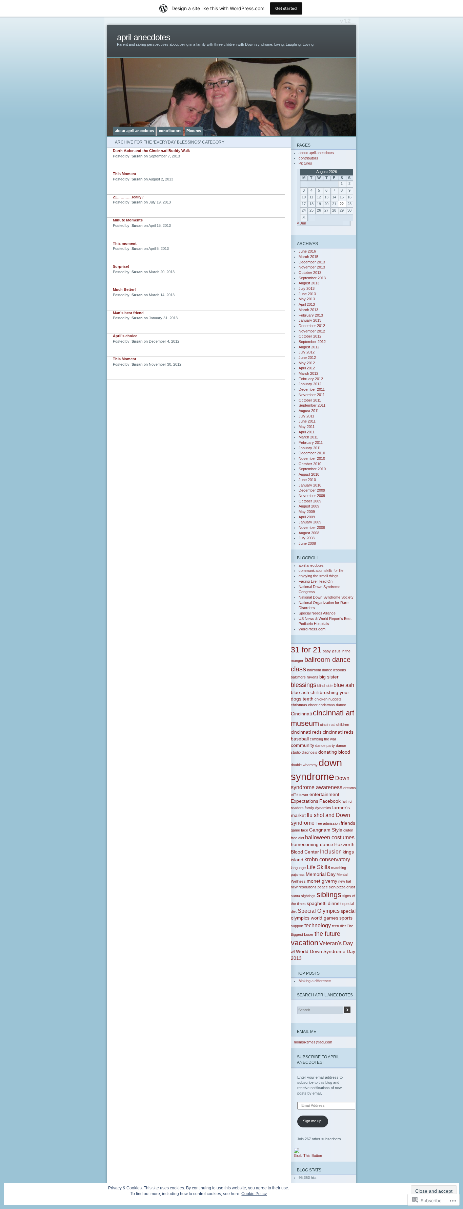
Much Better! (124, 289)
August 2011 (309, 411)
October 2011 (310, 400)
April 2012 (307, 368)
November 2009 (312, 496)
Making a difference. (315, 981)
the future (327, 933)
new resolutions (304, 887)
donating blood (334, 752)
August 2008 (309, 533)
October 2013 (310, 273)
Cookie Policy (254, 1193)
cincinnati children (334, 724)
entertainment (324, 794)
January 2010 (310, 485)
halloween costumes (330, 837)
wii (293, 952)
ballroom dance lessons (326, 670)
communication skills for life (321, 570)
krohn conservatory (327, 859)
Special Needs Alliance (317, 613)
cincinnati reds (306, 732)
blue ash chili (305, 692)
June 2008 (307, 543)
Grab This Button (308, 1155)
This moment (125, 243)
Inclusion (331, 851)
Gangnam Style (325, 830)
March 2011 (308, 437)
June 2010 (307, 480)
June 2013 (307, 294)
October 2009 (310, 501)
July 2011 (306, 416)
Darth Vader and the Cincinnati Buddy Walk (151, 151)
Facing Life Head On (316, 581)
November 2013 (312, 267)
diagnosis (309, 752)
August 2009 (309, 506)
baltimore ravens (304, 677)
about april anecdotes (134, 131)
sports (346, 918)
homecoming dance (312, 844)
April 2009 (307, 517)
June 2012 (307, 357)
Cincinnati (301, 713)
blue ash (344, 685)
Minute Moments (128, 220)
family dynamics (318, 808)
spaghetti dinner (324, 903)
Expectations (304, 801)
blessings (303, 684)
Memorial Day (321, 874)
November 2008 (312, 527)
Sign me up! (312, 1121)
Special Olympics (319, 911)
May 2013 (307, 299)
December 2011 (312, 389)
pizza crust (346, 887)
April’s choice (125, 336)
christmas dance (332, 705)
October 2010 (310, 464)
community (302, 745)
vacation (304, 942)
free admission (328, 823)
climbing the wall (323, 739)
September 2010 (312, 469)
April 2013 (307, 304)
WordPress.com (312, 629)
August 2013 (309, 283)
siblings (329, 894)
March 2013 (308, 310)
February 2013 (311, 315)
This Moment (124, 174)
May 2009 (307, 512)
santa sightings (303, 896)
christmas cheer (304, 705)
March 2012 (308, 373)
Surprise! (121, 266)
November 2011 (312, 395)
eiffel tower (299, 795)
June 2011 (307, 421)
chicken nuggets (328, 699)
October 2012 (310, 336)
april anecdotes (143, 37)
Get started (286, 8)
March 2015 (308, 257)
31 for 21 (306, 649)
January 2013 (310, 320)
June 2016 (307, 251)
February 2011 (311, 442)
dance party (325, 745)
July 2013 (307, 288)
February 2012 (311, 379)
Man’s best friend (128, 313)
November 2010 (312, 458)
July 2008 (307, 538)
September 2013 (312, 278)
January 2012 (310, 384)
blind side (325, 686)
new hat (344, 881)
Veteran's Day (336, 943)
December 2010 (312, 453)
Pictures (193, 131)
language (298, 868)
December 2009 (312, 490)
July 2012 (307, 352)
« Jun (301, 223)
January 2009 (310, 522)
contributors (170, 131)
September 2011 (312, 405)
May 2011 (307, 427)
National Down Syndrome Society (326, 597)
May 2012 (307, 363)
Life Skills (318, 867)
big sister (329, 676)
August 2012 (309, 347)
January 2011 (310, 448)
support (297, 926)
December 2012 (312, 326)
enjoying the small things (319, 576)
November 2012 (312, 331)
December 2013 (312, 262)
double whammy (304, 765)
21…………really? (128, 197)
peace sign (327, 887)
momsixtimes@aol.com (313, 1042)
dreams (349, 788)
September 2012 (312, 342)
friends (348, 823)
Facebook (330, 801)
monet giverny (322, 881)
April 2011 (307, 432)
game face (299, 830)
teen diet (339, 926)
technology (317, 925)
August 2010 (309, 474)
